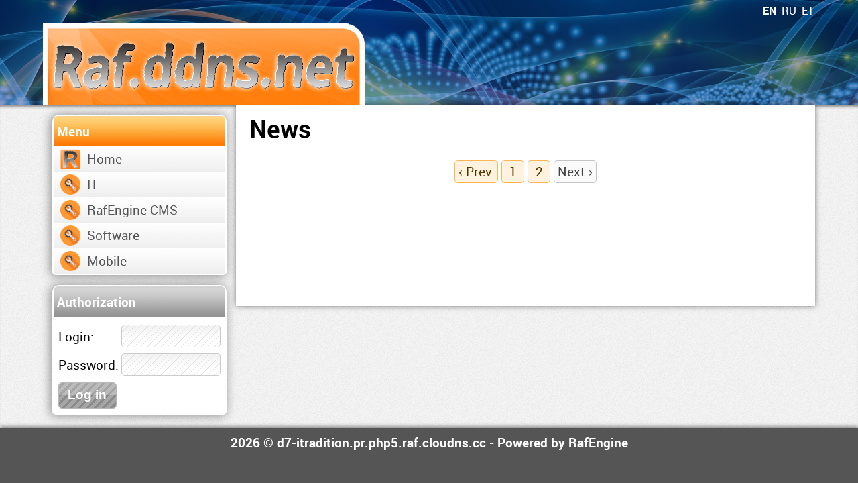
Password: (88, 364)
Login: (76, 336)
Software (113, 235)
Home (104, 158)
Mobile (107, 260)
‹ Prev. (476, 171)
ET (808, 10)
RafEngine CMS (132, 209)
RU (789, 10)
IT (92, 184)
